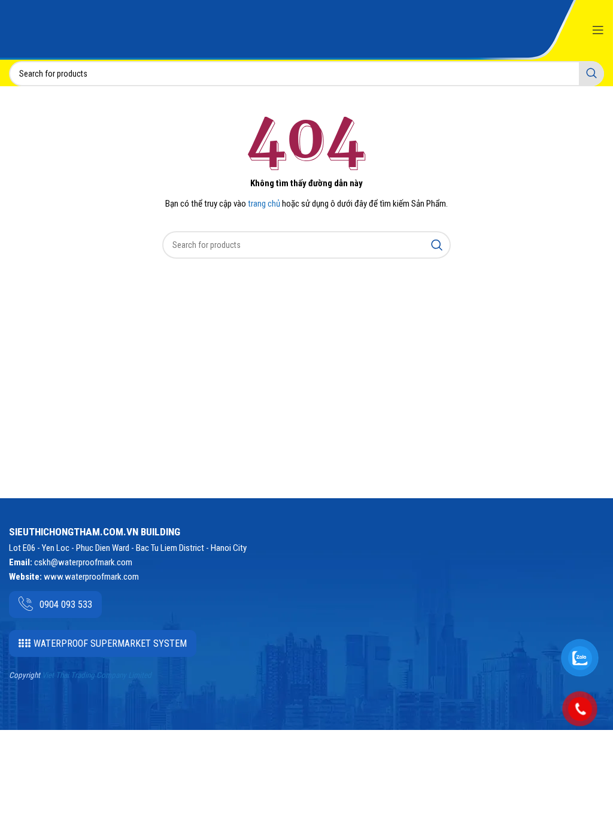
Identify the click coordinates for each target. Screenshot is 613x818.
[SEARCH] (591, 73)
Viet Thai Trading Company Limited (96, 675)
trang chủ (264, 203)
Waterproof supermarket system (110, 643)
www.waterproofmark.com (91, 576)
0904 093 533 (66, 604)
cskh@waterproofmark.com (83, 562)
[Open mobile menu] (598, 30)
